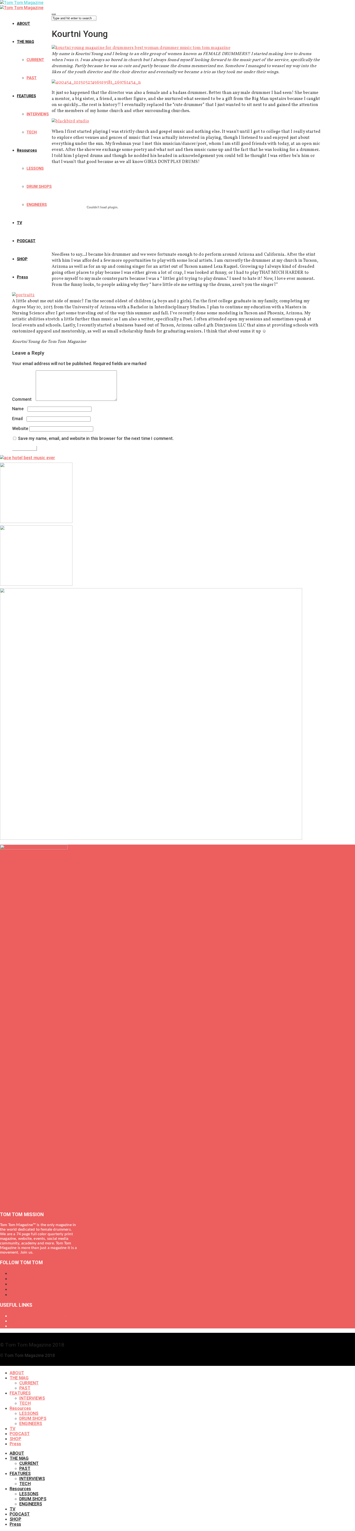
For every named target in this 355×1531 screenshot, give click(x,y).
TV (19, 222)
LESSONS (35, 168)
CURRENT (35, 59)
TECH (32, 132)
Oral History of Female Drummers (43, 1315)
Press (22, 277)
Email (19, 418)
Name (19, 408)
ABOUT (23, 23)
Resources (27, 150)
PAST (32, 78)
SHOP (22, 259)
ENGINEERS (37, 204)
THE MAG (25, 41)
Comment (23, 399)
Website (20, 428)
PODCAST (26, 241)
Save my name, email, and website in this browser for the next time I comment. (96, 438)
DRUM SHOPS (39, 186)
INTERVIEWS (38, 114)
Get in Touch (22, 1325)
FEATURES (26, 96)
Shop (15, 1320)
